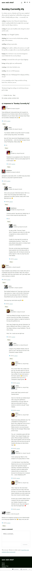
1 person (8, 121)
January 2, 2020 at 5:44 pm (12, 513)
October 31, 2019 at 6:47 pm (17, 153)
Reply (4, 124)
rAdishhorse (9, 170)
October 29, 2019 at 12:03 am (20, 226)
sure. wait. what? (8, 2)
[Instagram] (27, 2)
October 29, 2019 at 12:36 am (13, 172)
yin (6, 107)
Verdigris (8, 512)
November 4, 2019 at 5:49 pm (13, 267)
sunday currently (12, 98)
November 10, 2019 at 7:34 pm (23, 453)
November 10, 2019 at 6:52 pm (20, 345)
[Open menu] (21, 3)
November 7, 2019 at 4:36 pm (15, 287)
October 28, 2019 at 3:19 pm (12, 108)
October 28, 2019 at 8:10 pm (17, 209)
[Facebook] (24, 2)
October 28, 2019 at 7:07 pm (15, 189)
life (2, 98)
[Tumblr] (29, 2)
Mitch (7, 265)
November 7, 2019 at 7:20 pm (18, 311)
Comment (25, 544)
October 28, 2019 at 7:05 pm (15, 129)
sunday (5, 98)
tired (18, 98)
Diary (14, 95)
